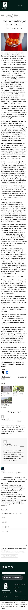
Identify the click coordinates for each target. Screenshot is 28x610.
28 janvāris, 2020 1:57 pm (8, 472)
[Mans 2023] (6, 400)
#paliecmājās (22, 377)
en (21, 5)
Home (2, 15)
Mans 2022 (16, 392)
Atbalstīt (16, 589)
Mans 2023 (4, 404)
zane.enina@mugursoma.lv (19, 600)
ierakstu (13, 147)
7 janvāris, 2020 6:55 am (10, 446)
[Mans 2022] (18, 389)
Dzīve (20, 28)
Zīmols (15, 590)
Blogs (9, 15)
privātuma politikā (20, 606)
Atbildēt (19, 421)
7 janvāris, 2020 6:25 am (7, 421)
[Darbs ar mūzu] (6, 389)
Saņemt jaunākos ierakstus (12, 577)
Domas (16, 15)
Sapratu (3, 608)
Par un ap (16, 587)
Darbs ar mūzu (4, 392)
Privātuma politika (18, 591)
